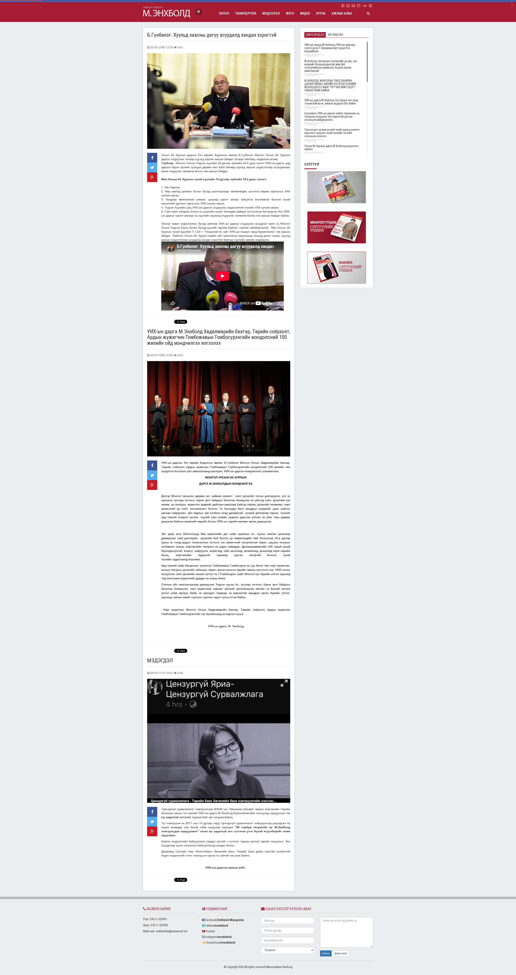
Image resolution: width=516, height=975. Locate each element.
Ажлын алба (342, 13)
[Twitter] (348, 5)
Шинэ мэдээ (315, 34)
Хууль (321, 13)
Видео (305, 13)
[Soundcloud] (364, 5)
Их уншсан (335, 34)
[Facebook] (342, 5)
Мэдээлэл (271, 13)
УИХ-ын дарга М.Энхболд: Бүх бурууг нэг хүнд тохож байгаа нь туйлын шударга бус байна (331, 103)
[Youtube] (353, 5)
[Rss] (370, 5)
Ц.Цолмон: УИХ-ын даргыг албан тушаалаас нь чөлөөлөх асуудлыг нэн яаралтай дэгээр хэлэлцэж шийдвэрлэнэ (332, 118)
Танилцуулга (245, 13)
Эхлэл (224, 13)
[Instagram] (358, 5)
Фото (290, 13)
